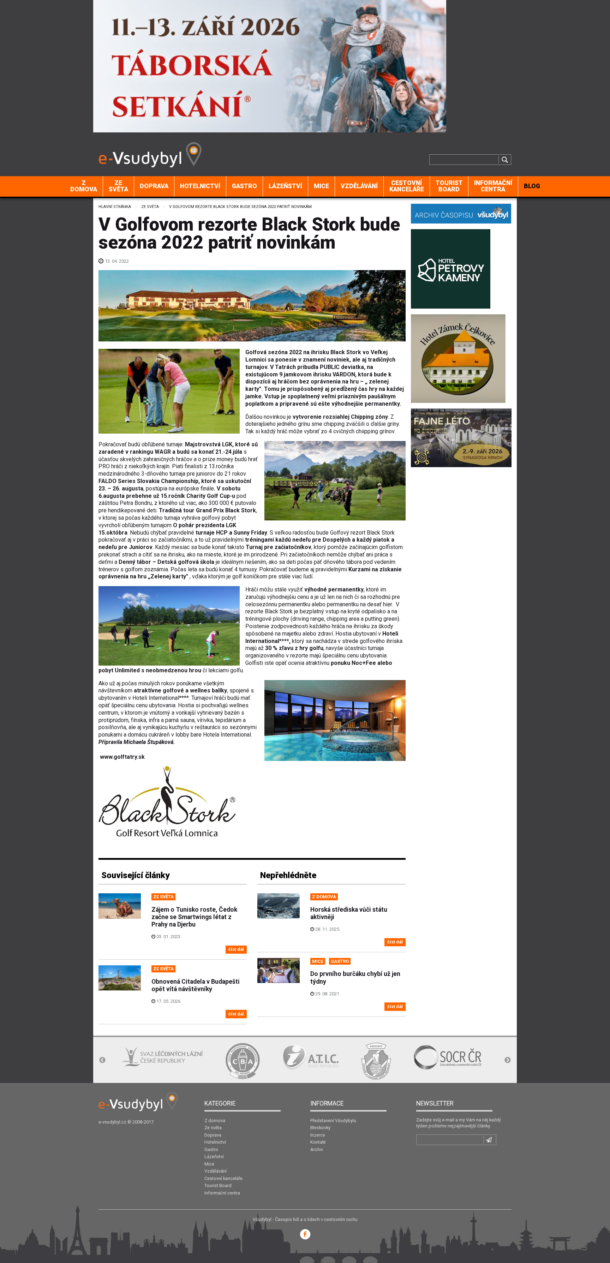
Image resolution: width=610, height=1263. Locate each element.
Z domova (83, 186)
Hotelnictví (200, 186)
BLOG (532, 186)
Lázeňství (285, 186)
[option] (138, 1061)
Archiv (316, 1149)
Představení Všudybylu (333, 1120)
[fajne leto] (461, 437)
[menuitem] (84, 186)
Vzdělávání (359, 186)
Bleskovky (320, 1127)
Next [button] (507, 1060)
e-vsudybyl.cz (112, 1122)
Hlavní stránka (114, 206)
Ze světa (118, 186)
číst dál (236, 949)
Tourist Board (449, 186)
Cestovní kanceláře (406, 186)
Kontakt (318, 1142)
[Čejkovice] (458, 358)
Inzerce (317, 1135)
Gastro (244, 186)
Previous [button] (102, 1060)
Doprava (154, 186)
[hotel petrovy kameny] (450, 268)
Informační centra (493, 186)
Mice (321, 186)
